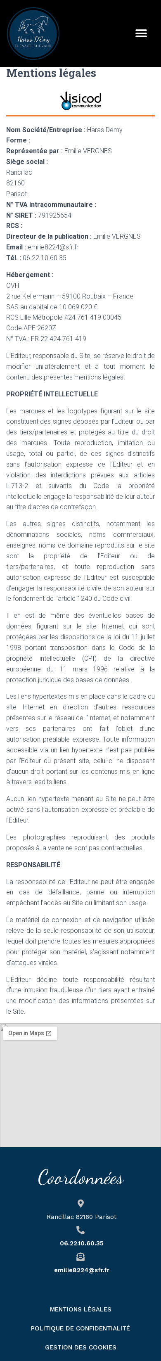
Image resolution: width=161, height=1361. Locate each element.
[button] (141, 34)
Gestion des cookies (80, 1347)
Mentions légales (80, 1309)
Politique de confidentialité (80, 1328)
